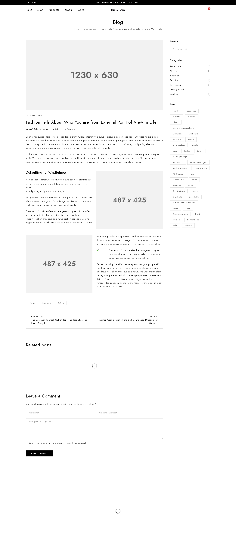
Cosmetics (177, 133)
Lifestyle (32, 303)
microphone (178, 162)
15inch (176, 110)
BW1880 (177, 116)
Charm (176, 122)
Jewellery (196, 145)
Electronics (193, 133)
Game (191, 139)
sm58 (190, 185)
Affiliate (173, 71)
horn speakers (179, 145)
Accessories (176, 66)
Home (76, 29)
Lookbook (46, 303)
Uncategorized (90, 29)
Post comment (39, 453)
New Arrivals (201, 168)
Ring (192, 174)
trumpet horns (193, 219)
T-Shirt (61, 303)
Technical (174, 80)
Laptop (187, 151)
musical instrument (181, 168)
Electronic (174, 75)
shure (194, 179)
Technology (175, 85)
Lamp (175, 151)
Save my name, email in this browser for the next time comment (57, 443)
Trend (197, 214)
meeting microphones (182, 156)
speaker (195, 191)
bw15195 (192, 116)
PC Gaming (178, 174)
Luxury (200, 151)
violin (175, 225)
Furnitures (177, 139)
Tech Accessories (180, 214)
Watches (174, 94)
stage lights (194, 196)
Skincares (177, 185)
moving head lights (198, 162)
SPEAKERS (177, 196)
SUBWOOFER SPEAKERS (184, 202)
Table (188, 208)
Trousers (176, 219)
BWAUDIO (34, 128)
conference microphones (183, 128)
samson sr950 (179, 179)
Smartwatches (179, 191)
